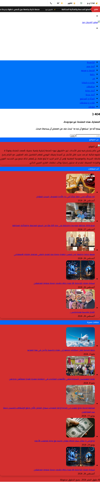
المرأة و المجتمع (87, 99)
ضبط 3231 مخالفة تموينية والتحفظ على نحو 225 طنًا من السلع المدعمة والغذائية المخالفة (53, 225)
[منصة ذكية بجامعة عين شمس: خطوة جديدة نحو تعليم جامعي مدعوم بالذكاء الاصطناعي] (80, 250)
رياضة (92, 74)
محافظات (90, 87)
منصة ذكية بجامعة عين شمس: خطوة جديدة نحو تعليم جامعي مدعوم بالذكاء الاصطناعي (54, 254)
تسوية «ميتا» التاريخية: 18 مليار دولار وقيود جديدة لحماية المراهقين (64, 283)
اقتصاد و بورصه (88, 70)
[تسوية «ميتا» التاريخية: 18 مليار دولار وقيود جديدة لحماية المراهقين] (80, 279)
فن (93, 79)
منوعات (91, 107)
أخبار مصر (90, 66)
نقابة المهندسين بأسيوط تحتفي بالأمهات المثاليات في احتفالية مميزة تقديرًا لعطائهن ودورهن (52, 379)
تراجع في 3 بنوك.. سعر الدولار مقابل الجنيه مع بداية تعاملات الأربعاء (64, 441)
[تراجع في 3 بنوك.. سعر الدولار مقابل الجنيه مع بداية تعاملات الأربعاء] (80, 437)
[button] (50, 52)
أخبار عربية (90, 95)
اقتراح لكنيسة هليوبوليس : (82, 312)
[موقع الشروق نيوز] (91, 22)
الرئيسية (91, 62)
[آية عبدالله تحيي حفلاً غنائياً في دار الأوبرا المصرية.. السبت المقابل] (80, 192)
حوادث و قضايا (88, 83)
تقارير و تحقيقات (87, 103)
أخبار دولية (90, 91)
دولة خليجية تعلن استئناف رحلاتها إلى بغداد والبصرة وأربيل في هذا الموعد (61, 350)
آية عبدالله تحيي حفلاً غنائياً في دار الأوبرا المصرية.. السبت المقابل (65, 197)
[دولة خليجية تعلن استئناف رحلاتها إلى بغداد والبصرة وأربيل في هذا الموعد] (80, 346)
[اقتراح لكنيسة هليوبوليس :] (80, 308)
